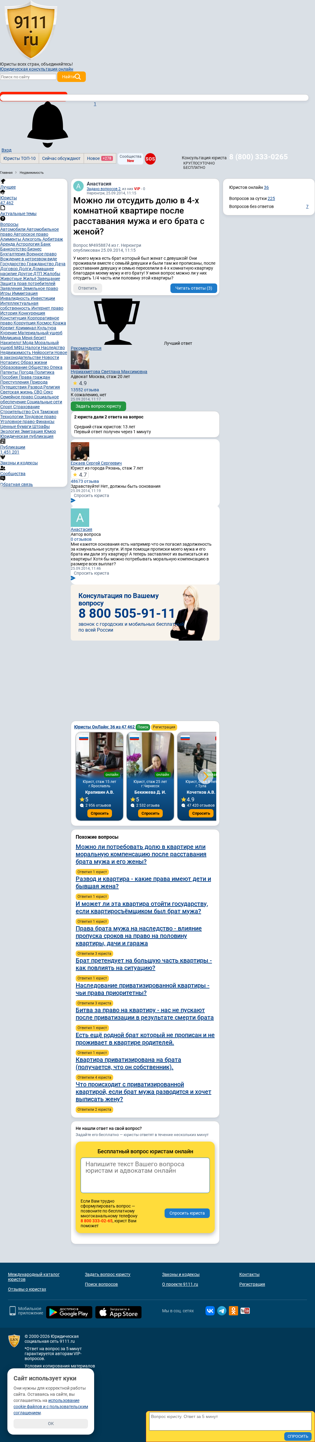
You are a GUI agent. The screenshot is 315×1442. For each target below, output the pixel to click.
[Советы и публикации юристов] (31, 30)
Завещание (48, 278)
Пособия (9, 377)
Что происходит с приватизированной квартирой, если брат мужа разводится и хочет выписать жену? (143, 1092)
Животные (11, 278)
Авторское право (31, 234)
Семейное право (17, 396)
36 (266, 187)
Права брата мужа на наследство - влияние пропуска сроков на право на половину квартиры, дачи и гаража (139, 936)
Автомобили (13, 229)
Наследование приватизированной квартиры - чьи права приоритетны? (142, 989)
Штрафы (41, 426)
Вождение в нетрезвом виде (28, 258)
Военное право (41, 253)
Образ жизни (34, 362)
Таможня (49, 411)
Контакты (249, 1274)
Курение (9, 332)
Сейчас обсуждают (61, 158)
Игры (6, 293)
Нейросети (43, 352)
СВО (38, 391)
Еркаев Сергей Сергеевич (96, 463)
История (9, 313)
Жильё (30, 278)
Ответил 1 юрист (92, 872)
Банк (46, 244)
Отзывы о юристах (27, 1289)
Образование (14, 367)
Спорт (6, 406)
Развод (35, 387)
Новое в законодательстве (33, 355)
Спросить (100, 813)
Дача (60, 263)
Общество (39, 367)
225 (271, 198)
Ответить (87, 288)
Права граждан (34, 377)
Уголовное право (18, 421)
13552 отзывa (85, 386)
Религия (51, 387)
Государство (13, 263)
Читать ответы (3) (193, 288)
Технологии (12, 416)
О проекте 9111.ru (180, 1284)
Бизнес (34, 248)
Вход (6, 150)
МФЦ (19, 347)
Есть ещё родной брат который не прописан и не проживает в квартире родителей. (145, 1038)
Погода (26, 372)
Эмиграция (32, 431)
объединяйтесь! (57, 64)
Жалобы (51, 273)
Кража (59, 322)
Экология (10, 431)
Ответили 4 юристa (94, 1077)
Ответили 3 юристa (94, 953)
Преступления (15, 382)
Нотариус (10, 362)
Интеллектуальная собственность (19, 306)
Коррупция (25, 322)
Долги (25, 268)
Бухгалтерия (13, 253)
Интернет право (47, 308)
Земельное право (40, 288)
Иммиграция (25, 293)
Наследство (53, 347)
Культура (46, 327)
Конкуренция (31, 313)
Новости (50, 357)
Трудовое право (40, 416)
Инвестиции (43, 298)
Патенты (9, 372)
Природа (39, 382)
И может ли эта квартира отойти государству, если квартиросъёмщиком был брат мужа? (142, 907)
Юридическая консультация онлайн (36, 69)
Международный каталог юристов (34, 1277)
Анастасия (99, 184)
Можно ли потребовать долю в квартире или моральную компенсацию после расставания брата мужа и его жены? (141, 854)
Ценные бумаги (16, 426)
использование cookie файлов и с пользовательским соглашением (51, 1406)
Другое (25, 273)
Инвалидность (15, 298)
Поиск (143, 727)
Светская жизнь (17, 391)
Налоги (33, 347)
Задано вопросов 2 (104, 189)
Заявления (11, 288)
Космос (45, 322)
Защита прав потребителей (27, 283)
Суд (36, 411)
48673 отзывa (85, 477)
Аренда (8, 244)
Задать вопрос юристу (98, 406)
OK (51, 1423)
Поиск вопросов (101, 1284)
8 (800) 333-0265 (258, 157)
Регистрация (164, 727)
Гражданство (41, 263)
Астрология (28, 244)
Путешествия (14, 387)
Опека (56, 367)
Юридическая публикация (27, 436)
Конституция (13, 318)
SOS (150, 159)
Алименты (11, 239)
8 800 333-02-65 (97, 1220)
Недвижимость (16, 352)
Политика (44, 372)
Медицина (11, 337)
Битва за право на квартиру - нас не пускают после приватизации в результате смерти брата (145, 1013)
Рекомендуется (86, 348)
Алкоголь (32, 239)
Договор (9, 268)
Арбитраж (52, 239)
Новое (99, 158)
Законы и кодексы (181, 1274)
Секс (48, 391)
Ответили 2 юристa (94, 1109)
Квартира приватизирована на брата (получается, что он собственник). (128, 1063)
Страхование (26, 406)
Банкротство (13, 248)
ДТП (38, 273)
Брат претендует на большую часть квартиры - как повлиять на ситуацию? (144, 964)
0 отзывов (81, 539)
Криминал (26, 327)
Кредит (8, 327)
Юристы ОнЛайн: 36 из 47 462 (105, 726)
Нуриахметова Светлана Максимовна (109, 371)
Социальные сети (44, 401)
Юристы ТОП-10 (19, 158)
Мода (28, 342)
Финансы (45, 421)
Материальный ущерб (40, 332)
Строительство (16, 411)
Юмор (50, 431)
